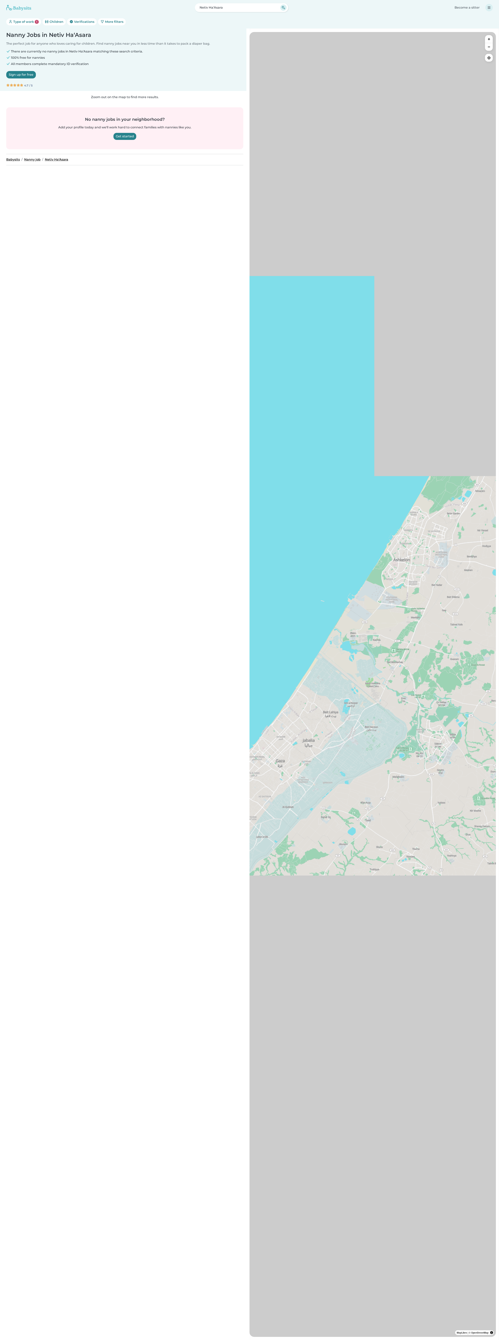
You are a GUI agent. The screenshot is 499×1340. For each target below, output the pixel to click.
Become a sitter (467, 7)
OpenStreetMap (479, 1332)
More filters (113, 22)
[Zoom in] (489, 39)
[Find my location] (489, 58)
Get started (125, 136)
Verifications (83, 22)
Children (56, 22)
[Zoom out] (489, 47)
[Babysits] (18, 7)
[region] (373, 684)
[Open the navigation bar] (489, 7)
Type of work (24, 22)
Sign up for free (21, 74)
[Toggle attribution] (491, 1332)
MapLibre (462, 1332)
